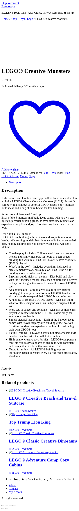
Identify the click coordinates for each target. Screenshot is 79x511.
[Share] (10, 505)
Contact (13, 488)
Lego (30, 18)
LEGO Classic (10, 176)
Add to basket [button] (27, 410)
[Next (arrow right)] (6, 508)
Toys (22, 18)
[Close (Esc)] (13, 505)
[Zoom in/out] (2, 505)
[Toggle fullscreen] (6, 505)
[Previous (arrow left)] (2, 508)
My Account (16, 492)
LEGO (67, 172)
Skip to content (10, 3)
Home (5, 18)
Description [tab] (15, 182)
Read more (26, 429)
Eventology (8, 6)
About (12, 485)
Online (24, 176)
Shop (14, 18)
